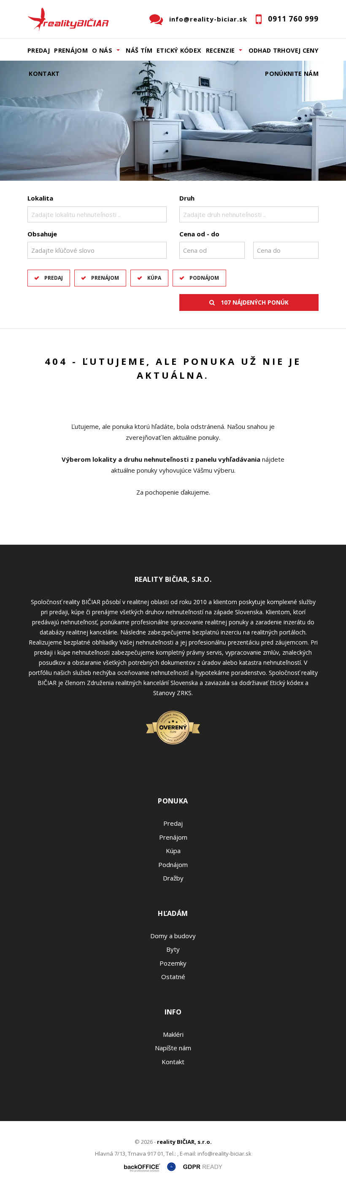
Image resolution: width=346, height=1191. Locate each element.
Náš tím (139, 50)
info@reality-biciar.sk (208, 19)
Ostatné (173, 976)
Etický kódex (179, 50)
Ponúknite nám (292, 74)
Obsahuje (42, 234)
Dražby (173, 878)
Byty (173, 949)
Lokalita (40, 198)
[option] (173, 121)
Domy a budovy (173, 935)
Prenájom (71, 50)
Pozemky (173, 963)
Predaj (38, 50)
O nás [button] (102, 50)
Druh (187, 198)
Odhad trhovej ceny (284, 50)
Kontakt (44, 74)
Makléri (173, 1034)
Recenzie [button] (220, 50)
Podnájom (204, 277)
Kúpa (154, 277)
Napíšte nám (173, 1048)
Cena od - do (199, 234)
